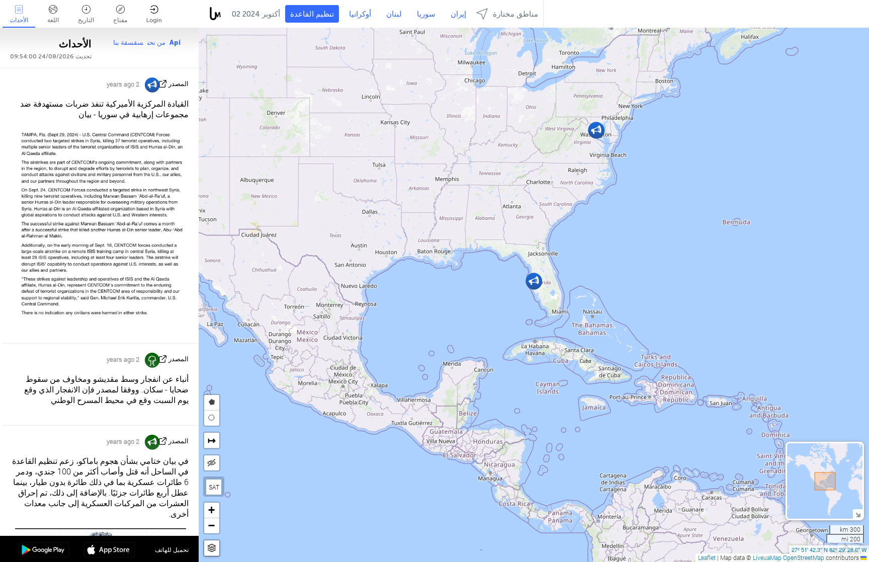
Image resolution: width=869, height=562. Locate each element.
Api (175, 42)
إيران (458, 14)
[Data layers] (211, 548)
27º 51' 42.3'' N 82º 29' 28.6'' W (829, 549)
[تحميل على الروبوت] (43, 550)
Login (154, 20)
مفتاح (120, 20)
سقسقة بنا (128, 42)
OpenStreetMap (803, 557)
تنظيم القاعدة (312, 14)
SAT (214, 487)
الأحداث (19, 20)
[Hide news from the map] (211, 462)
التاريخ (86, 20)
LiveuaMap (767, 557)
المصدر (178, 84)
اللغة (53, 20)
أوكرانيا (360, 14)
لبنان (394, 14)
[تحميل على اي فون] (109, 550)
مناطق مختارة (515, 14)
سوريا (426, 14)
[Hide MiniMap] (857, 514)
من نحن (156, 42)
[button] (596, 130)
